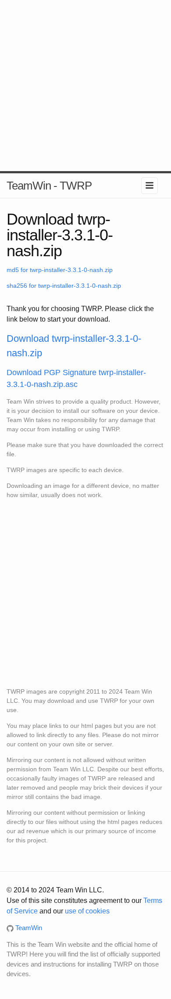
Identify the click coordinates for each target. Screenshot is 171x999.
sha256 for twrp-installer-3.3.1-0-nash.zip (64, 285)
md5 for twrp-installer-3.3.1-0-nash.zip (60, 269)
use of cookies (87, 911)
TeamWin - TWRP (49, 185)
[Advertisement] (85, 85)
